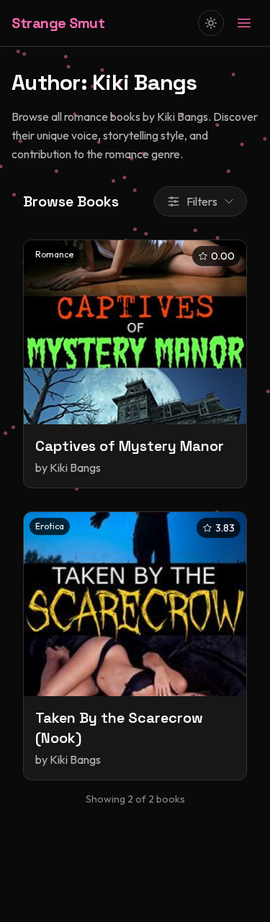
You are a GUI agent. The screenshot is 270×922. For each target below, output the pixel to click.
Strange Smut (58, 23)
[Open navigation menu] (244, 23)
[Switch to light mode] (211, 23)
